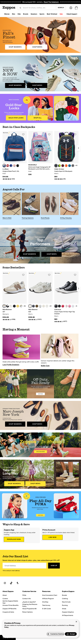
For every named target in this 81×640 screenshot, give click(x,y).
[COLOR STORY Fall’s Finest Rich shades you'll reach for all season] (40, 35)
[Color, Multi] (11, 306)
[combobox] (38, 7)
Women (6, 14)
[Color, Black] (73, 165)
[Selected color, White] (30, 306)
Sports (42, 14)
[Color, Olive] (36, 306)
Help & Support (72, 14)
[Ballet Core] (59, 350)
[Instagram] (5, 583)
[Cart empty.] (76, 8)
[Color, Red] (7, 165)
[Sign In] (70, 8)
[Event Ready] (50, 206)
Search (61, 8)
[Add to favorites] (23, 134)
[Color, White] (40, 306)
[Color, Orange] (66, 165)
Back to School (52, 14)
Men (13, 14)
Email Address (10, 566)
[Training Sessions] (31, 206)
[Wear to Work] (12, 206)
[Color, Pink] (14, 165)
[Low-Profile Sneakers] (21, 350)
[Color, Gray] (17, 306)
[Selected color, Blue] (4, 165)
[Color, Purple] (17, 165)
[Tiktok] (11, 583)
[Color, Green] (59, 165)
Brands (25, 14)
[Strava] (17, 583)
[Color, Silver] (21, 306)
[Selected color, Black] (56, 165)
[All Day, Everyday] (69, 206)
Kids (19, 14)
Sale (61, 14)
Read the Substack (51, 2)
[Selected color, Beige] (4, 306)
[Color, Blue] (11, 165)
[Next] (78, 148)
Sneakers (34, 14)
